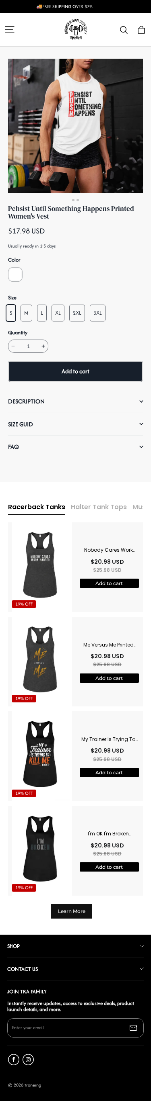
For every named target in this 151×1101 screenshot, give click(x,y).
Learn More (71, 911)
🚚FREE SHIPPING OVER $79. (64, 6)
